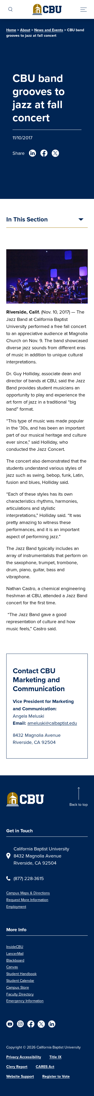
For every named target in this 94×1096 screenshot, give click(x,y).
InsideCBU (14, 946)
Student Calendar (20, 980)
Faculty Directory (20, 994)
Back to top (78, 804)
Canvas (12, 967)
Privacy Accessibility (23, 1057)
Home (11, 30)
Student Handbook (21, 973)
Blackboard (15, 960)
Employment (16, 906)
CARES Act (45, 1066)
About (25, 30)
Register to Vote (56, 1076)
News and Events (48, 30)
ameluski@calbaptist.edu (52, 723)
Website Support (20, 1076)
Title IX (55, 1057)
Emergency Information (25, 1000)
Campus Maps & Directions (28, 893)
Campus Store (17, 987)
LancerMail (15, 953)
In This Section (27, 220)
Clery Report (16, 1066)
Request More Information (27, 899)
